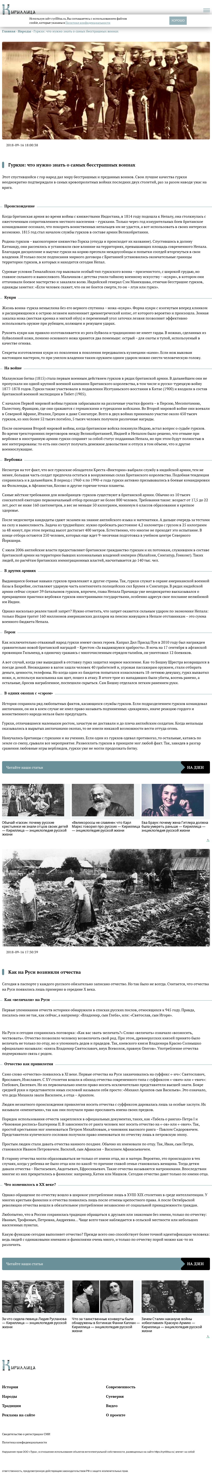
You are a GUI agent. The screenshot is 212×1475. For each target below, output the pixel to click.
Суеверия (115, 1396)
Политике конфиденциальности (87, 23)
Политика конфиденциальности (24, 1442)
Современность (120, 1386)
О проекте (115, 1414)
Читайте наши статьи (105, 767)
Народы (9, 1396)
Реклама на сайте (18, 1414)
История (10, 1386)
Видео (112, 1405)
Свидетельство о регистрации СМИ (26, 1434)
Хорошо (178, 20)
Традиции (11, 1405)
